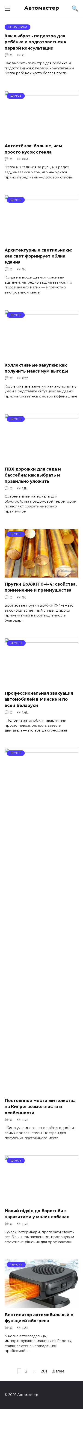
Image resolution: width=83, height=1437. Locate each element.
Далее (58, 1371)
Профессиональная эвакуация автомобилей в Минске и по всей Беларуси (39, 699)
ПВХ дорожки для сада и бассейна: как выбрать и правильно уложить (33, 475)
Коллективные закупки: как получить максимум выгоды (36, 367)
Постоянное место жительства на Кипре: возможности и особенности (40, 1106)
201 (44, 1371)
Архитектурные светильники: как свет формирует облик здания (38, 255)
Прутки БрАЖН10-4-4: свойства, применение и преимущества (41, 587)
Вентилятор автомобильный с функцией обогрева (39, 1317)
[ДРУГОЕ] (41, 136)
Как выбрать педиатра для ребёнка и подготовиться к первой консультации (35, 41)
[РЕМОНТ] (41, 683)
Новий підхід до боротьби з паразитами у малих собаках (37, 1213)
